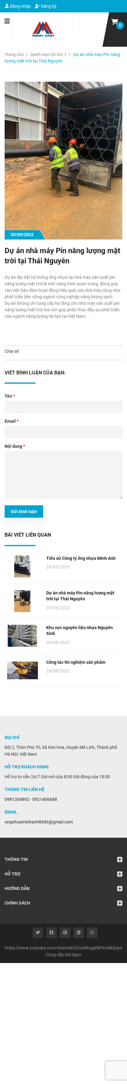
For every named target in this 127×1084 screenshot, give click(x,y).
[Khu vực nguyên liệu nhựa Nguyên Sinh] (22, 636)
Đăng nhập (20, 6)
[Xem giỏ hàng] (114, 21)
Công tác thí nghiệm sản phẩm (75, 662)
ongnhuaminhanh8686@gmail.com (39, 821)
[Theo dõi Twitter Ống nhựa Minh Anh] (38, 932)
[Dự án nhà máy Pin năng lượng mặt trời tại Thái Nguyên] (22, 601)
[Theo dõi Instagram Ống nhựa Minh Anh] (92, 932)
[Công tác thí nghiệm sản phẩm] (22, 670)
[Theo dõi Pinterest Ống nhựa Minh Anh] (65, 932)
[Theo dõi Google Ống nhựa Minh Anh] (78, 932)
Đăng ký (48, 6)
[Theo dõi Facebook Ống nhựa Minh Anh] (51, 932)
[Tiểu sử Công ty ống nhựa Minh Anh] (22, 566)
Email (11, 421)
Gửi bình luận (24, 511)
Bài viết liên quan (28, 535)
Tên (10, 396)
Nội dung (15, 446)
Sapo (76, 954)
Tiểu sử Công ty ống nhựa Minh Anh (81, 558)
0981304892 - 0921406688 (31, 799)
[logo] (39, 30)
